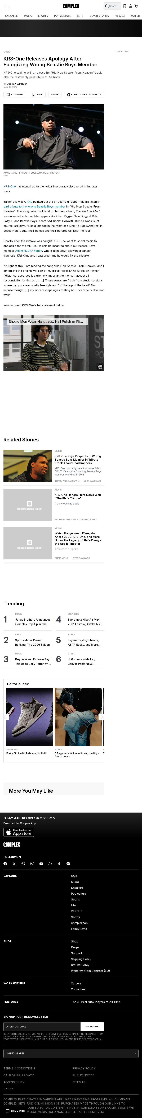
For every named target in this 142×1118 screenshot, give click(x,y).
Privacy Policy (59, 1039)
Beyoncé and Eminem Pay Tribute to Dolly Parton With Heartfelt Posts (33, 662)
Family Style (79, 929)
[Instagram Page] (32, 863)
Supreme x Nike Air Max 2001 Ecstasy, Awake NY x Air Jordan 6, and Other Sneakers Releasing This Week (85, 622)
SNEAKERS (11, 15)
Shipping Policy (81, 959)
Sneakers (73, 614)
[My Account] (130, 6)
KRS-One (10, 186)
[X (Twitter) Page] (14, 863)
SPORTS (43, 15)
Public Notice (83, 1075)
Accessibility (14, 1082)
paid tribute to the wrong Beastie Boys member (34, 206)
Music (6, 52)
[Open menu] (6, 6)
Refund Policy (80, 965)
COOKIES (8, 1088)
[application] (53, 343)
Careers (76, 983)
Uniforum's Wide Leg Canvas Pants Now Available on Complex (82, 662)
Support (76, 953)
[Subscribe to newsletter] (92, 1026)
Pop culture (79, 893)
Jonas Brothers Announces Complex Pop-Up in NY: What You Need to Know (32, 622)
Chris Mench (62, 558)
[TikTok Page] (59, 863)
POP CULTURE (62, 15)
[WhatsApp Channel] (23, 863)
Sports (75, 899)
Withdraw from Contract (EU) (90, 971)
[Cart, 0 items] (136, 6)
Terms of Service (84, 1039)
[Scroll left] (6, 717)
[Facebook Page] (5, 863)
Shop (74, 941)
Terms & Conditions (19, 1068)
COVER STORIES (99, 15)
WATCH (135, 15)
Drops (75, 947)
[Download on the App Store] (18, 831)
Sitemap (78, 1082)
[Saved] (125, 6)
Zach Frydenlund (65, 519)
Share (55, 94)
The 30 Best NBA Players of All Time (95, 1002)
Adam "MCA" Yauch (28, 250)
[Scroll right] (101, 717)
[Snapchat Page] (50, 863)
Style (71, 634)
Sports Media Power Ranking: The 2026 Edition (32, 642)
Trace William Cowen (67, 481)
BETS (80, 15)
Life (73, 905)
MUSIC (28, 15)
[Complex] (71, 6)
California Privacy (18, 1075)
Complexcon (79, 923)
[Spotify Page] (68, 863)
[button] (71, 1053)
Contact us (78, 989)
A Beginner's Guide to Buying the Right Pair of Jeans (77, 755)
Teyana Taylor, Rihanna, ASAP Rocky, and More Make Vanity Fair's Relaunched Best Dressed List (84, 642)
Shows (75, 917)
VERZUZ (120, 15)
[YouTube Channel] (41, 863)
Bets (18, 634)
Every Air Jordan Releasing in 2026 (26, 753)
